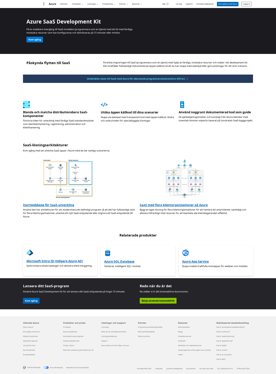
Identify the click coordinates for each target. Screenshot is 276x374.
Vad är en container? (224, 354)
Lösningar (91, 4)
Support (189, 4)
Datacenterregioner (30, 341)
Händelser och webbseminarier (190, 345)
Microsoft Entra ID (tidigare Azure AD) (54, 261)
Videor (180, 354)
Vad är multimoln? (223, 332)
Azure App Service (195, 261)
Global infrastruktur (30, 336)
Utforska (63, 4)
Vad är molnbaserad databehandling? (230, 327)
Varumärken (190, 368)
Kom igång (34, 39)
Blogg (180, 332)
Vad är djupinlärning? (224, 341)
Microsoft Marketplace (146, 332)
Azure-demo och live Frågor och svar (115, 345)
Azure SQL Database (119, 261)
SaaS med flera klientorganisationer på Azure (174, 205)
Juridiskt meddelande (174, 368)
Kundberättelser (29, 354)
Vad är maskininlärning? (225, 336)
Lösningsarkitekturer (109, 336)
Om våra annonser (206, 368)
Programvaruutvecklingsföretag (150, 327)
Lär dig (179, 4)
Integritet (158, 368)
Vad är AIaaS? (221, 345)
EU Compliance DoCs (225, 368)
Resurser (136, 4)
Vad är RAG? (221, 359)
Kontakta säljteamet (205, 4)
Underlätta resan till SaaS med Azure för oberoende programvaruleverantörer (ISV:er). (136, 78)
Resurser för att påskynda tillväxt (113, 332)
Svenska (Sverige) (33, 367)
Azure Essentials (29, 350)
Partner (122, 4)
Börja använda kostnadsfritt (158, 300)
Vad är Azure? (28, 327)
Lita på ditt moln (29, 345)
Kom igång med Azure (227, 4)
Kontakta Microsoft (144, 368)
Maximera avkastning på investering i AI (78, 350)
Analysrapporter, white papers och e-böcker (194, 350)
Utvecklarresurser (184, 336)
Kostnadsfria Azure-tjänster (73, 336)
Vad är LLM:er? (222, 350)
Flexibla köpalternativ (71, 341)
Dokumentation (184, 327)
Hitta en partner (144, 336)
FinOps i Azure (68, 345)
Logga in (246, 4)
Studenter (182, 341)
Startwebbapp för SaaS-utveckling (48, 205)
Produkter (76, 4)
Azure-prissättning (70, 332)
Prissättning (107, 4)
